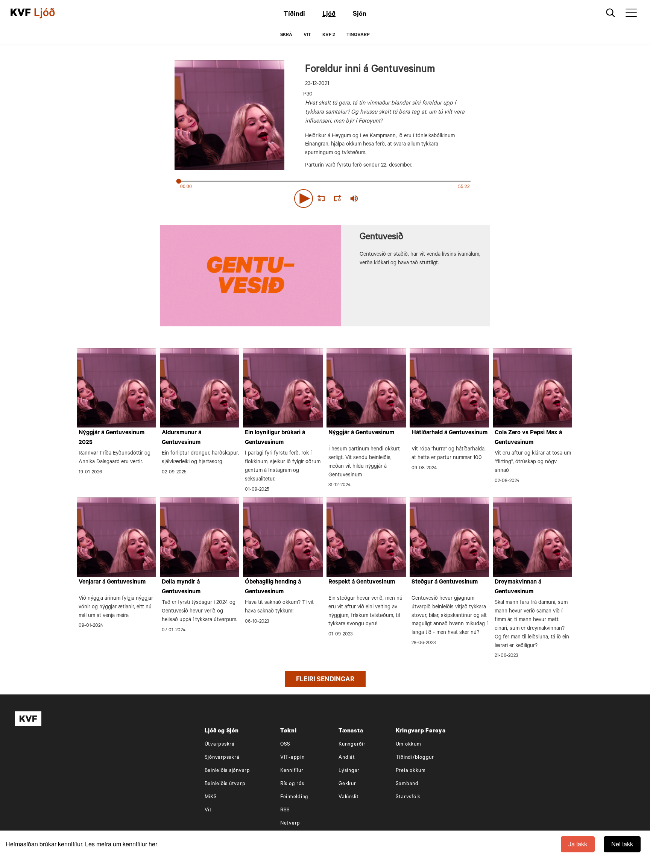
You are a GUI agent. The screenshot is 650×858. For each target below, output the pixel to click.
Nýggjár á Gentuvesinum (361, 433)
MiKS (211, 797)
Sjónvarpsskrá (222, 758)
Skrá (286, 35)
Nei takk (622, 844)
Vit (208, 810)
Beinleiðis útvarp (225, 784)
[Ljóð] (51, 13)
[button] (303, 198)
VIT (307, 35)
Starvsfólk (408, 797)
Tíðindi (294, 14)
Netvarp (290, 823)
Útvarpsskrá (220, 744)
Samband (407, 784)
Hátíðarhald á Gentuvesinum (449, 433)
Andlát (347, 758)
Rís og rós (292, 784)
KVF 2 (328, 35)
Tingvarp (358, 35)
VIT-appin (292, 758)
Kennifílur (292, 771)
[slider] (389, 198)
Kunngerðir (352, 744)
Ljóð (329, 14)
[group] (354, 198)
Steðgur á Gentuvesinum (445, 582)
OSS (285, 744)
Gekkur (347, 784)
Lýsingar (349, 771)
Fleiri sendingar (325, 680)
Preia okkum (411, 771)
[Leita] (610, 13)
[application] (325, 197)
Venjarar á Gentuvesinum (112, 582)
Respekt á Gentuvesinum (361, 582)
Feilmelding (294, 797)
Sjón (359, 14)
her (153, 844)
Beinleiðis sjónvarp (227, 771)
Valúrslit (349, 797)
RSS (285, 810)
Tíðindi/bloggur (415, 758)
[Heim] (20, 13)
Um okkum (408, 744)
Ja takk (577, 844)
